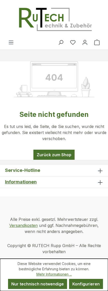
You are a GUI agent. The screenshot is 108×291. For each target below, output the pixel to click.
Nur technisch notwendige (37, 283)
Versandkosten (23, 225)
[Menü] (11, 42)
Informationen (21, 181)
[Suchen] (61, 42)
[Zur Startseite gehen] (55, 19)
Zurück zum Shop (54, 154)
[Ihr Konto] (85, 42)
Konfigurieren (86, 283)
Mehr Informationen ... (54, 274)
